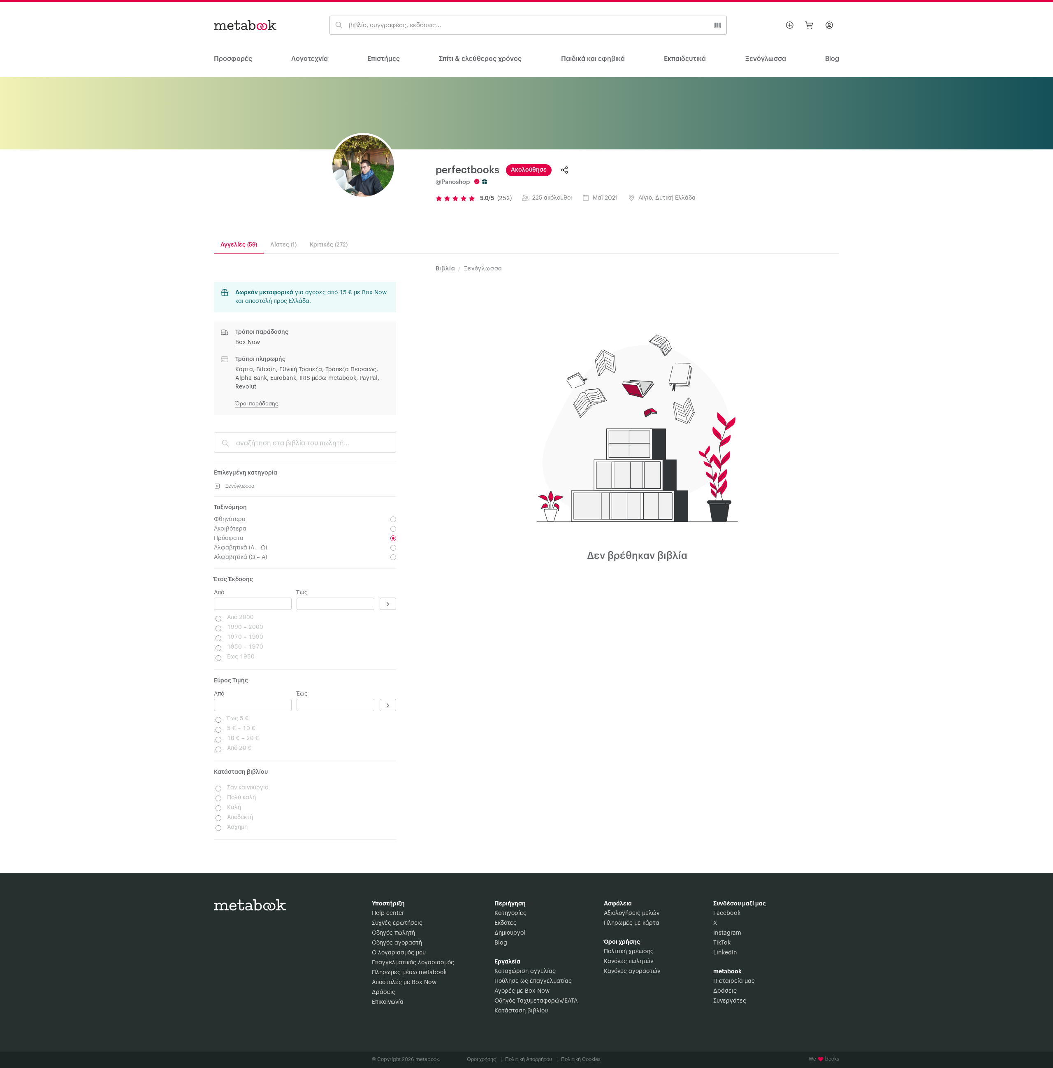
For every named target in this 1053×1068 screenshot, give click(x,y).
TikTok (722, 943)
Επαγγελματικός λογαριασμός (413, 963)
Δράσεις (383, 992)
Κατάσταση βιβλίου (521, 1011)
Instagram (727, 933)
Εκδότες (505, 923)
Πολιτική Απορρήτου (531, 1059)
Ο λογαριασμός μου (399, 953)
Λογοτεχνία (309, 59)
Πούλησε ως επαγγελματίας (533, 981)
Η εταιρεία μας (734, 981)
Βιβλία (445, 269)
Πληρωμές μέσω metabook (409, 972)
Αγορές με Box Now (522, 991)
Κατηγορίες (510, 913)
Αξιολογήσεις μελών (631, 913)
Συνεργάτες (729, 1001)
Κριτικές (329, 245)
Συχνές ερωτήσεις (397, 923)
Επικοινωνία (388, 1002)
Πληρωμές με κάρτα (631, 923)
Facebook (726, 913)
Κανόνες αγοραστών (632, 971)
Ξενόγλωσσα (765, 59)
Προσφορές (233, 59)
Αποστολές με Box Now (404, 982)
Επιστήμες (383, 59)
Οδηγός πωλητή (393, 933)
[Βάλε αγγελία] (790, 25)
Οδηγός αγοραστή (397, 943)
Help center (388, 913)
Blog (500, 943)
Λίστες (283, 245)
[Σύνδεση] (829, 25)
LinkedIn (725, 953)
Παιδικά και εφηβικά (593, 59)
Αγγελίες (238, 245)
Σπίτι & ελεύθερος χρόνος (480, 59)
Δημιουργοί (509, 933)
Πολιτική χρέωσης (629, 951)
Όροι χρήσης (484, 1059)
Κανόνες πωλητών (628, 961)
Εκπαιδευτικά (685, 59)
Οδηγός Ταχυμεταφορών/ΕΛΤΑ (536, 1001)
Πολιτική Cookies (581, 1059)
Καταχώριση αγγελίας (525, 971)
